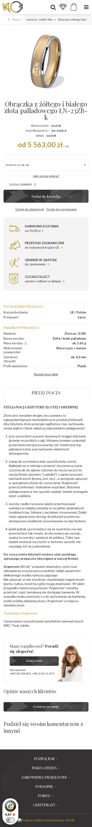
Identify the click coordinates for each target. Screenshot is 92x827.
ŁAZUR (51, 135)
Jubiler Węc (46, 19)
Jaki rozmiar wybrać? (46, 176)
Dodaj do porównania (61, 209)
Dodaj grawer (20, 184)
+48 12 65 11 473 (43, 673)
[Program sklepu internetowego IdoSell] (46, 820)
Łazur (56, 126)
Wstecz (16, 19)
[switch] (10, 820)
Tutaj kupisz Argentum (20, 613)
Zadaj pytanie (34, 660)
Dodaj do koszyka (46, 196)
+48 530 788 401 (20, 673)
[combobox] (46, 165)
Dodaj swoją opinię (46, 706)
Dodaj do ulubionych (30, 209)
